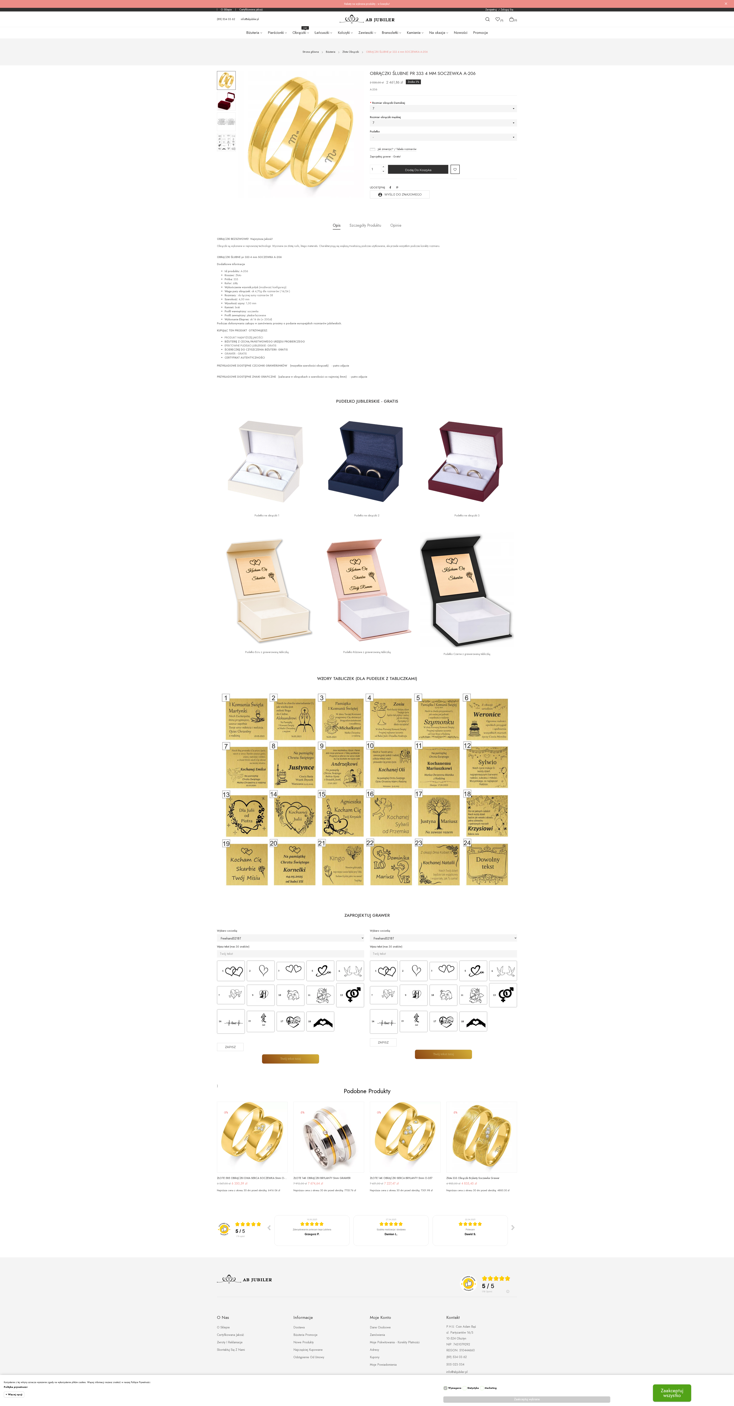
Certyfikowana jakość (251, 9)
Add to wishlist (455, 169)
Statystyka (473, 1388)
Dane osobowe (380, 1327)
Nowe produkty (303, 1342)
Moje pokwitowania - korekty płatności (395, 1342)
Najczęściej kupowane (308, 1350)
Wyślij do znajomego (400, 194)
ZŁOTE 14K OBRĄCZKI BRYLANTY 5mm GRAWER (322, 1178)
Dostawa (299, 1327)
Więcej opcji (15, 1394)
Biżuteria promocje (305, 1335)
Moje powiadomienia (383, 1364)
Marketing (491, 1388)
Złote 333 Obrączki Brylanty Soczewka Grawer (472, 1178)
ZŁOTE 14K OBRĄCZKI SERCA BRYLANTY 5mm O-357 (401, 1178)
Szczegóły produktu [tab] (365, 225)
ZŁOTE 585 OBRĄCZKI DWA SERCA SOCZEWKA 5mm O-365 (252, 1178)
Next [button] (351, 135)
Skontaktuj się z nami (231, 1350)
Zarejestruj (491, 9)
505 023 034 (455, 1364)
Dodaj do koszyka (418, 170)
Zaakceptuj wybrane (527, 1399)
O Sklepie (226, 9)
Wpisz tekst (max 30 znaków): (233, 946)
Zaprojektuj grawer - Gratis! (385, 156)
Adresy (374, 1350)
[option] (226, 80)
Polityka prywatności (15, 1387)
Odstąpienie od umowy (308, 1357)
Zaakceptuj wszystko (672, 1393)
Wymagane (454, 1388)
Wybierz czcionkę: (227, 931)
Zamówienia (377, 1335)
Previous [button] (251, 135)
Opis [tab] (336, 225)
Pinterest (397, 187)
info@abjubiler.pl (250, 19)
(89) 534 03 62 (226, 19)
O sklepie (223, 1327)
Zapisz (230, 1047)
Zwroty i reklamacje (230, 1342)
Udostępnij (390, 187)
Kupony (374, 1357)
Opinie (395, 225)
